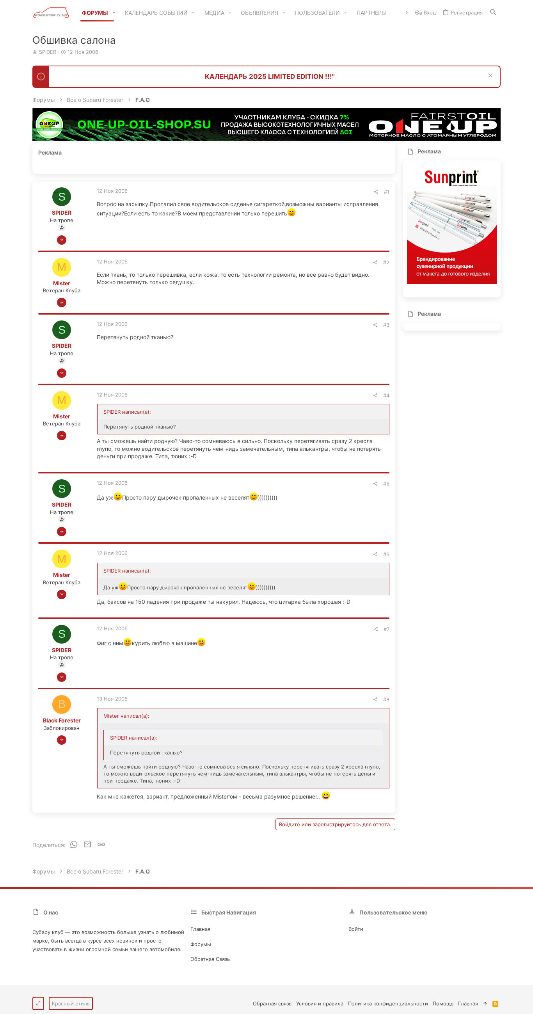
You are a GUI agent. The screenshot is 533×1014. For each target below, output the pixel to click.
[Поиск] (493, 12)
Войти (355, 929)
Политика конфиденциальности (388, 1003)
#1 (386, 192)
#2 (386, 262)
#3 (386, 325)
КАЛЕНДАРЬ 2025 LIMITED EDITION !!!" (270, 76)
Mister (61, 283)
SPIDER (47, 52)
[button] (114, 13)
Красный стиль (71, 1003)
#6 (386, 554)
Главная (200, 929)
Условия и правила (319, 1003)
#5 (386, 483)
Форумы (200, 944)
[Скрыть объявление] (489, 76)
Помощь (443, 1003)
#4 (386, 395)
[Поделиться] (376, 192)
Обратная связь (210, 959)
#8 (386, 699)
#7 (386, 629)
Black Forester (62, 720)
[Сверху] (485, 1003)
